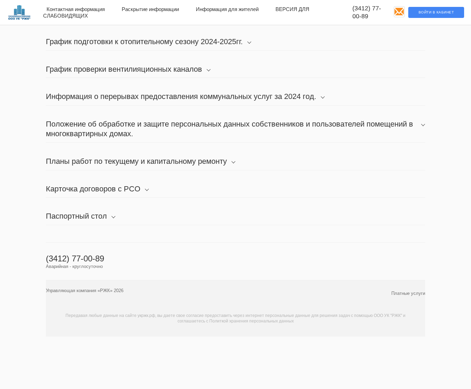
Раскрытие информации (150, 9)
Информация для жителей (227, 9)
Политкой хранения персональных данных (251, 321)
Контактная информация (76, 9)
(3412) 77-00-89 (366, 12)
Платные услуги (408, 293)
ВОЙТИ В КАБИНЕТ (436, 12)
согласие (195, 315)
